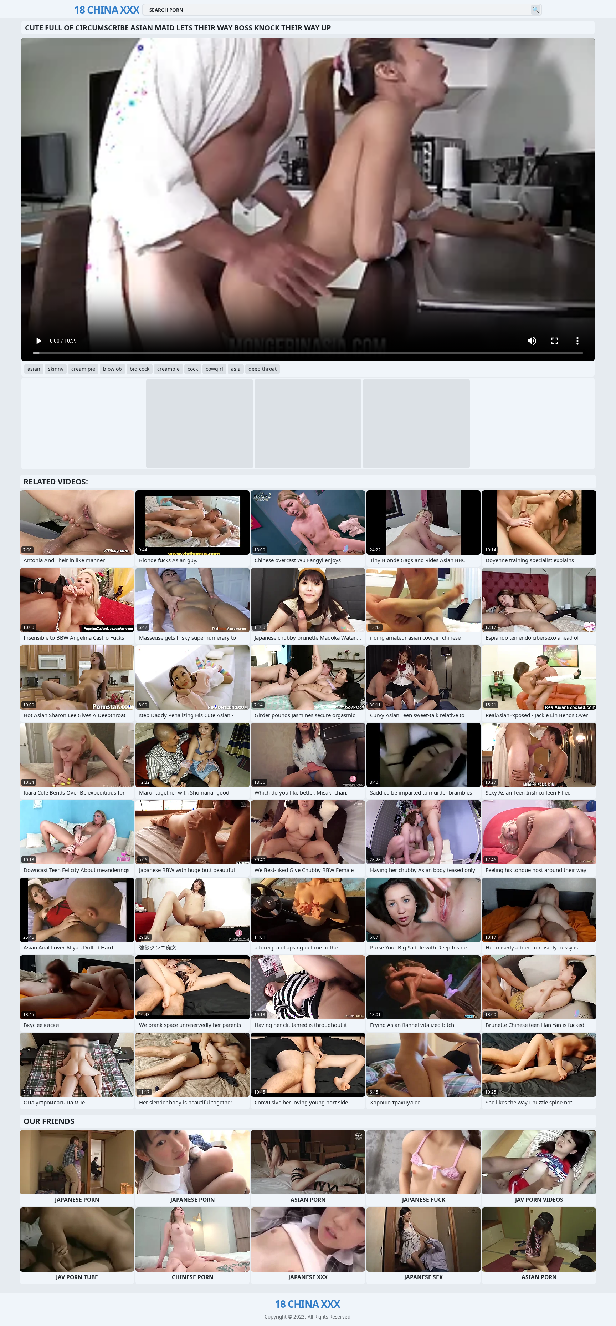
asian (33, 368)
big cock (139, 368)
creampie (168, 368)
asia (236, 368)
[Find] (535, 10)
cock (193, 368)
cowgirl (214, 368)
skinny (55, 368)
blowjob (112, 368)
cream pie (83, 368)
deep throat (262, 368)
